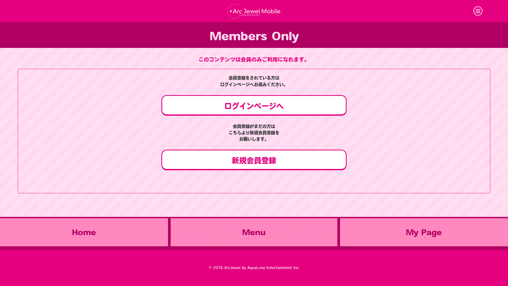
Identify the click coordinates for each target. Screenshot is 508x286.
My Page (424, 232)
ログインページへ (254, 106)
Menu (254, 232)
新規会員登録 (254, 160)
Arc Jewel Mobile (254, 11)
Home (84, 232)
